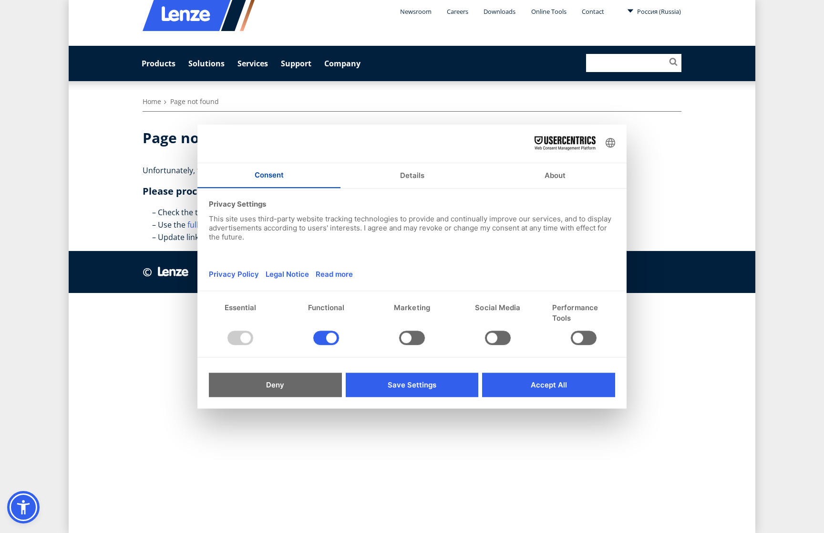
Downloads (499, 11)
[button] (23, 507)
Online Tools (548, 11)
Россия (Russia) (658, 11)
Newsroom (416, 11)
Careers (457, 11)
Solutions (206, 63)
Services (252, 63)
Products (158, 63)
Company (342, 63)
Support (296, 63)
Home (152, 101)
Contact (593, 11)
